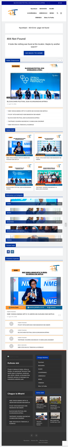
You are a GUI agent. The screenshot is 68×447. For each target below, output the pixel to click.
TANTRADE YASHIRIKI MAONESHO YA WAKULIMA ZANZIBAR (27, 3)
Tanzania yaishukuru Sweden (39, 423)
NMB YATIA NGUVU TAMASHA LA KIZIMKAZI (21, 124)
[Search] (57, 13)
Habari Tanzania (12, 97)
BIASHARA (43, 8)
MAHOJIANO (40, 401)
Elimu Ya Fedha (49, 17)
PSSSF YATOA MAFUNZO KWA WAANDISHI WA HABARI (24, 114)
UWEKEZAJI (43, 13)
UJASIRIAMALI (32, 13)
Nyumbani (34, 8)
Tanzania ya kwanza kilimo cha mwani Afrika (55, 407)
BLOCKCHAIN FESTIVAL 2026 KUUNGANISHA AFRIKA (23, 118)
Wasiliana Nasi (44, 440)
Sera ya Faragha (43, 442)
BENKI (52, 13)
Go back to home (34, 53)
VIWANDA (38, 17)
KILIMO (51, 8)
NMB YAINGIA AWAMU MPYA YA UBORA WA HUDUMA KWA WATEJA (28, 111)
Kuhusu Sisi (34, 440)
